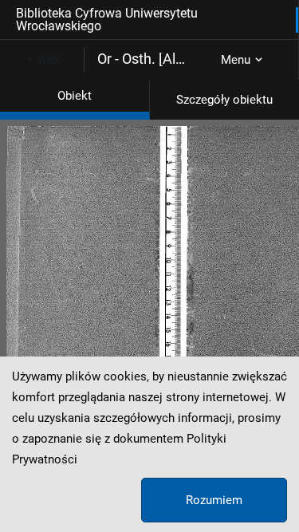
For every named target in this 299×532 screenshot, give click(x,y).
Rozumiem (214, 500)
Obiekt (74, 96)
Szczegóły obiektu (224, 100)
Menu (235, 60)
